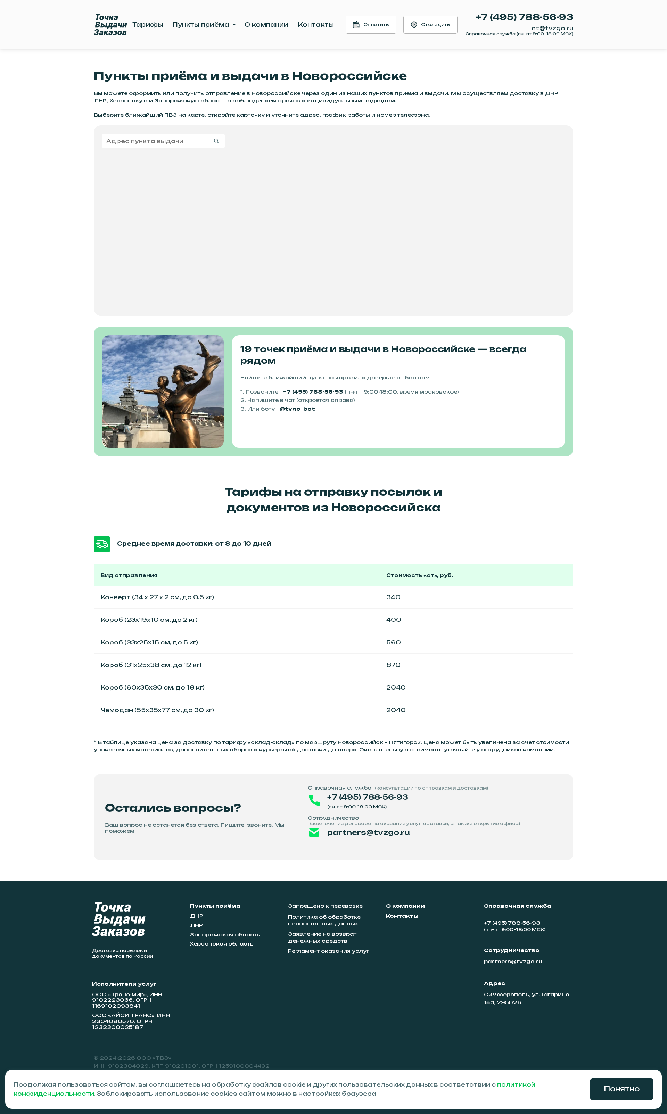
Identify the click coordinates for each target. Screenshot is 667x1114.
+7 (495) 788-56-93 (524, 17)
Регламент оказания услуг (328, 951)
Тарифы (147, 24)
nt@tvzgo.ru (552, 28)
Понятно (622, 1088)
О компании (266, 24)
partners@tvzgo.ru (368, 832)
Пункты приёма (201, 24)
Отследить (435, 24)
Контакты (316, 24)
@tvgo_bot (297, 409)
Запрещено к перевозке (325, 906)
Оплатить (376, 24)
